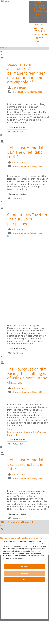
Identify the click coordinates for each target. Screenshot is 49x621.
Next (27, 523)
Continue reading (17, 127)
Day (35, 432)
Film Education (14, 432)
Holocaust (12, 435)
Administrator (19, 88)
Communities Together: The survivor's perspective (27, 219)
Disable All (24, 573)
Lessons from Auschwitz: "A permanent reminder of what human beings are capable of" (27, 73)
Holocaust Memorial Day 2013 (27, 92)
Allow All (24, 579)
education (27, 432)
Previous (15, 523)
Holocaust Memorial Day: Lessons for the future (25, 464)
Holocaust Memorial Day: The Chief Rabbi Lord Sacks (25, 152)
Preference (24, 566)
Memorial (42, 432)
